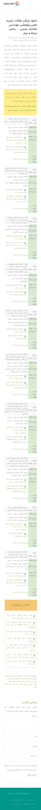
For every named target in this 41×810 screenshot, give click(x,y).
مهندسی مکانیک (17, 40)
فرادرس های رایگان (30, 804)
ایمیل (20, 746)
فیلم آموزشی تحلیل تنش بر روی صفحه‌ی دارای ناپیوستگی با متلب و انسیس (16, 140)
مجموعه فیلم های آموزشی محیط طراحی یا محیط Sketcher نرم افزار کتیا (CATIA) (16, 439)
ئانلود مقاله (24, 679)
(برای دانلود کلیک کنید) (20, 159)
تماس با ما (15, 804)
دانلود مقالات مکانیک (20, 684)
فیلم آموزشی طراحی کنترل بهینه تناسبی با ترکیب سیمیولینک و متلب (16, 430)
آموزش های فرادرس (16, 800)
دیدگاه (34, 716)
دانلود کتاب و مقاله (30, 40)
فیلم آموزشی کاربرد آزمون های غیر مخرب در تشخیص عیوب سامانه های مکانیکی (16, 149)
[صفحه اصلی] (12, 3)
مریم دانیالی (17, 38)
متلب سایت (32, 800)
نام (20, 736)
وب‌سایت (33, 755)
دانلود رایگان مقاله (19, 681)
